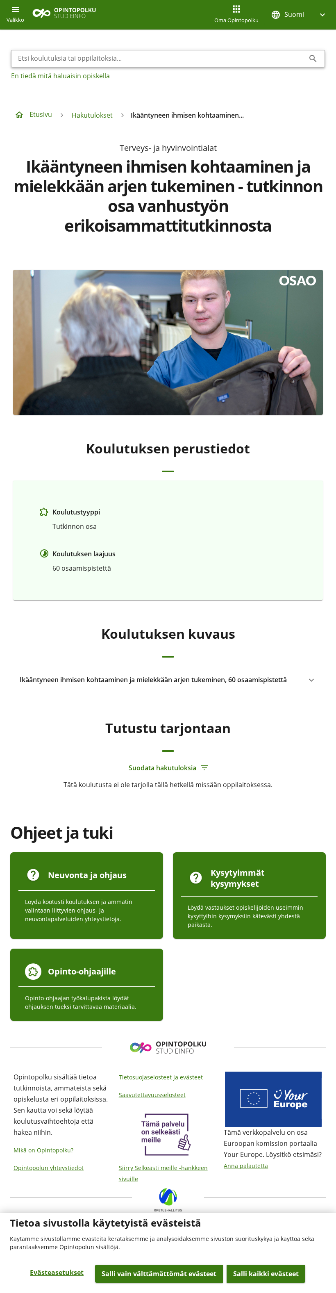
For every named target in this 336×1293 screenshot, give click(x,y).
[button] (299, 14)
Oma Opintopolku (236, 20)
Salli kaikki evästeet (266, 1273)
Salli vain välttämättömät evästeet (159, 1273)
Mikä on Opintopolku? (43, 1150)
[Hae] (313, 58)
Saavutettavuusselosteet (152, 1095)
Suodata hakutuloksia (162, 767)
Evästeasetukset (57, 1272)
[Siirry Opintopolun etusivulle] (64, 15)
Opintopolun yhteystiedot (49, 1168)
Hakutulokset (92, 115)
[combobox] (161, 58)
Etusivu (41, 114)
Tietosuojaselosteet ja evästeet (161, 1077)
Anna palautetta (246, 1166)
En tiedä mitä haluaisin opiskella (60, 75)
